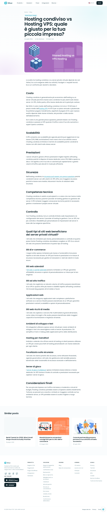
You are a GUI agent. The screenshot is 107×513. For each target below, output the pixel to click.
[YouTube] (9, 473)
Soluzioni (29, 3)
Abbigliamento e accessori (48, 478)
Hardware (30, 476)
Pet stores (46, 491)
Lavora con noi (79, 468)
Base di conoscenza (64, 468)
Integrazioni (45, 3)
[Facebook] (13, 473)
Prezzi (37, 3)
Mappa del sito (86, 509)
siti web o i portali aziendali (36, 270)
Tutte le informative (96, 481)
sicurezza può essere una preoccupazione (59, 177)
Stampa (77, 470)
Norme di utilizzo (95, 478)
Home (26, 12)
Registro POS (31, 465)
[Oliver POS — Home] (8, 3)
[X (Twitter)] (5, 473)
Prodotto (19, 3)
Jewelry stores (47, 494)
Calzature (46, 482)
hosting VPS (43, 109)
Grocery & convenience (47, 488)
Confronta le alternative (47, 500)
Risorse (54, 3)
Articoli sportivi (47, 484)
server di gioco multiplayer (36, 370)
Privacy (92, 465)
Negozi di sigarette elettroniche (48, 466)
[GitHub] (16, 473)
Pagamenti (31, 468)
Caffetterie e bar (48, 470)
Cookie (92, 476)
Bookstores (46, 496)
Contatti (77, 473)
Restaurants (46, 472)
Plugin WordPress (32, 470)
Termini (92, 468)
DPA (91, 473)
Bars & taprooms (48, 475)
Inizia (99, 3)
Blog (31, 12)
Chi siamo (77, 465)
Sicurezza (93, 470)
